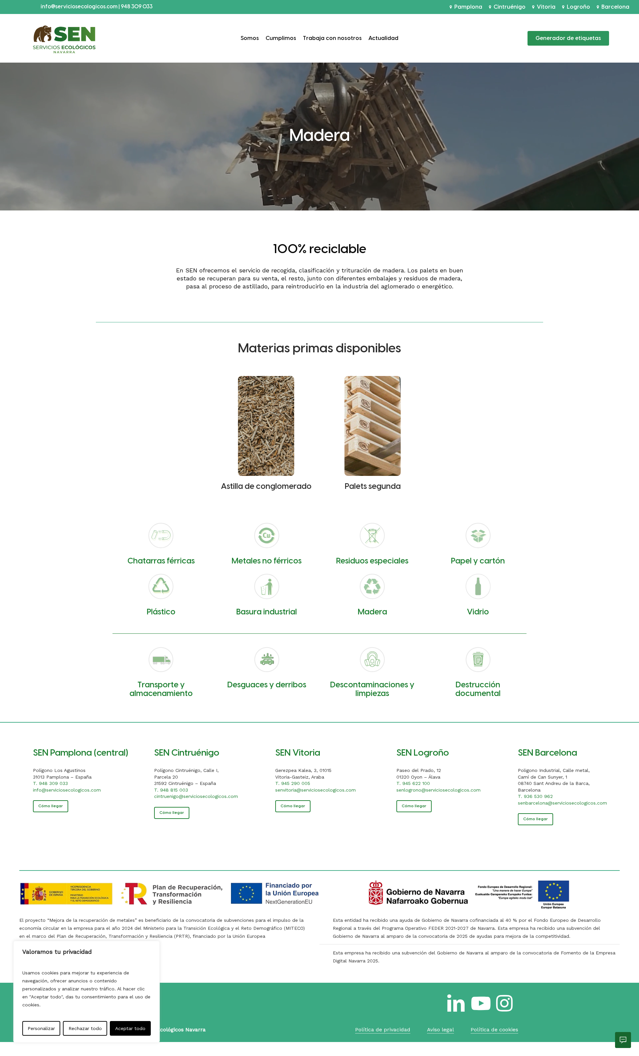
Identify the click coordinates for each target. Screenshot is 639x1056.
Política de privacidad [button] (382, 1029)
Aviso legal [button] (440, 1029)
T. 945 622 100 (413, 783)
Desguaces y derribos (266, 685)
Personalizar (41, 1028)
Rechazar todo (85, 1028)
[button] (50, 806)
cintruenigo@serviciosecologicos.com (196, 796)
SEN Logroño (422, 753)
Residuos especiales (372, 561)
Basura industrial (266, 612)
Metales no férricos (267, 561)
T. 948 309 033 (50, 783)
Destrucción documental (478, 689)
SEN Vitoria (297, 753)
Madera (372, 612)
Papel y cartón (478, 561)
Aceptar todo (130, 1028)
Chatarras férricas (161, 561)
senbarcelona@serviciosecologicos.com (562, 803)
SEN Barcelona (547, 753)
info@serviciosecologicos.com (79, 7)
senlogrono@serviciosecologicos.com (438, 790)
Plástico (161, 612)
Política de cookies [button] (494, 1029)
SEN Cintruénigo (186, 753)
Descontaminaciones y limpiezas (372, 689)
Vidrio (478, 612)
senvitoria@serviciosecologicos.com (315, 790)
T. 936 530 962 (535, 796)
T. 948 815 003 (171, 790)
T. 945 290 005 (292, 783)
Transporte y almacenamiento (161, 689)
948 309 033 (136, 7)
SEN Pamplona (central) (80, 753)
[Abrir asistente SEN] (623, 1040)
